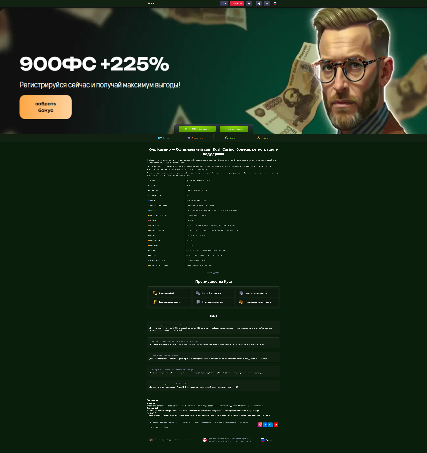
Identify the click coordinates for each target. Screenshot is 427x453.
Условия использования (225, 422)
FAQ (166, 427)
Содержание (155, 427)
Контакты (185, 422)
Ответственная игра (202, 422)
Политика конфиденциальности (163, 422)
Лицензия (244, 422)
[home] (152, 3)
